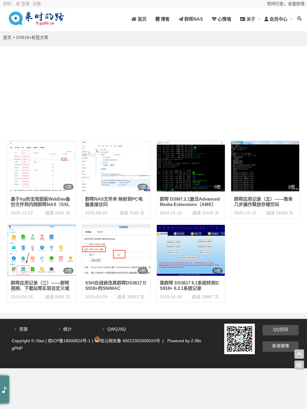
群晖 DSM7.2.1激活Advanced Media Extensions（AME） (190, 201)
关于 (250, 19)
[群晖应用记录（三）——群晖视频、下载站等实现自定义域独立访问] (42, 250)
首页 (141, 19)
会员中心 (278, 19)
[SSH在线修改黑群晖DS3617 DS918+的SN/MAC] (116, 250)
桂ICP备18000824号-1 (69, 340)
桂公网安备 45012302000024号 (130, 340)
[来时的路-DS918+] (36, 23)
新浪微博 (280, 345)
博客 (164, 19)
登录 (25, 3)
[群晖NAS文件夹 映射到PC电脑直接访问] (116, 166)
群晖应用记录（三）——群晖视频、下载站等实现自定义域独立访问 (40, 288)
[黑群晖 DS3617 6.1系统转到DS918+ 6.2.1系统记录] (191, 250)
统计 (67, 329)
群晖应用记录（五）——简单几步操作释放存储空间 (263, 201)
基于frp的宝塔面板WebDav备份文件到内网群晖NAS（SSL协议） (40, 204)
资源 (23, 329)
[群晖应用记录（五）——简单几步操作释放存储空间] (265, 166)
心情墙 (223, 19)
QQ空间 (280, 329)
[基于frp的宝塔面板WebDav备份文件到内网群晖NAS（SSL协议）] (42, 166)
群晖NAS (193, 19)
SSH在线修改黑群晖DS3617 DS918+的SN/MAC (115, 285)
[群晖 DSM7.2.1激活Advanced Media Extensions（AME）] (191, 166)
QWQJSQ (116, 329)
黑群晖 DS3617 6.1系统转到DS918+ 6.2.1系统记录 (189, 285)
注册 (36, 3)
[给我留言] (299, 365)
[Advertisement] (153, 88)
